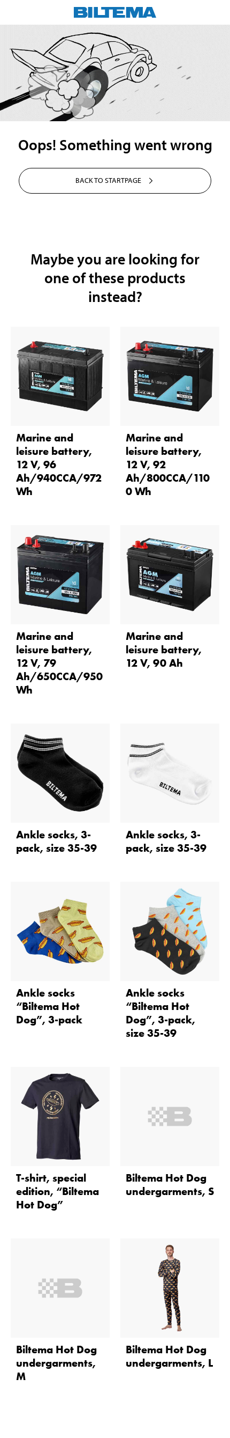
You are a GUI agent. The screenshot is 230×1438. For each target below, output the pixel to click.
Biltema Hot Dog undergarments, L (169, 1356)
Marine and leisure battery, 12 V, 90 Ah (164, 649)
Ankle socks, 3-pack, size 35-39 (56, 841)
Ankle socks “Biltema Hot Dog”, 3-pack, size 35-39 (160, 1013)
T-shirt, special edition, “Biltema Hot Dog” (57, 1191)
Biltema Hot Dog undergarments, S (170, 1184)
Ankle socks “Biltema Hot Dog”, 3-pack (49, 1006)
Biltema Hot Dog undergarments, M (56, 1363)
